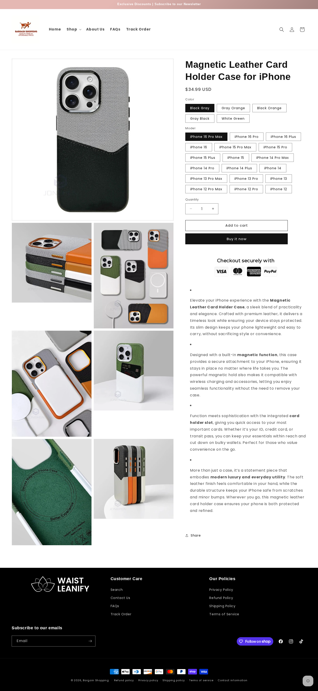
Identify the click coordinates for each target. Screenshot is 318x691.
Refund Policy (221, 598)
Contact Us (120, 598)
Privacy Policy (221, 589)
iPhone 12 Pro (246, 189)
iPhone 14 (272, 168)
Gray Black (200, 118)
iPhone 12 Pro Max (206, 189)
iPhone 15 (235, 157)
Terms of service (201, 680)
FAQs (115, 606)
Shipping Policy (222, 606)
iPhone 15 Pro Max (235, 147)
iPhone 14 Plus (239, 168)
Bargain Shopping (96, 680)
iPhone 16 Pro (247, 136)
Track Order (121, 614)
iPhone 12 (278, 189)
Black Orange (269, 108)
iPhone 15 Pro (275, 147)
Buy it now (237, 238)
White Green (233, 118)
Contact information (232, 680)
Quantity (192, 199)
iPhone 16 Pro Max (206, 136)
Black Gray (200, 108)
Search (117, 589)
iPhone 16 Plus (283, 136)
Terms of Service (224, 614)
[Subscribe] (90, 641)
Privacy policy (148, 680)
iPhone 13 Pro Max (206, 178)
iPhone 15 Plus (202, 157)
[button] (73, 29)
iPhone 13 (278, 178)
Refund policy (124, 680)
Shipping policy (173, 680)
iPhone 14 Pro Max (272, 157)
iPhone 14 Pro (202, 168)
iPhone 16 (198, 147)
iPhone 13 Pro (246, 178)
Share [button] (196, 535)
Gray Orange (233, 108)
